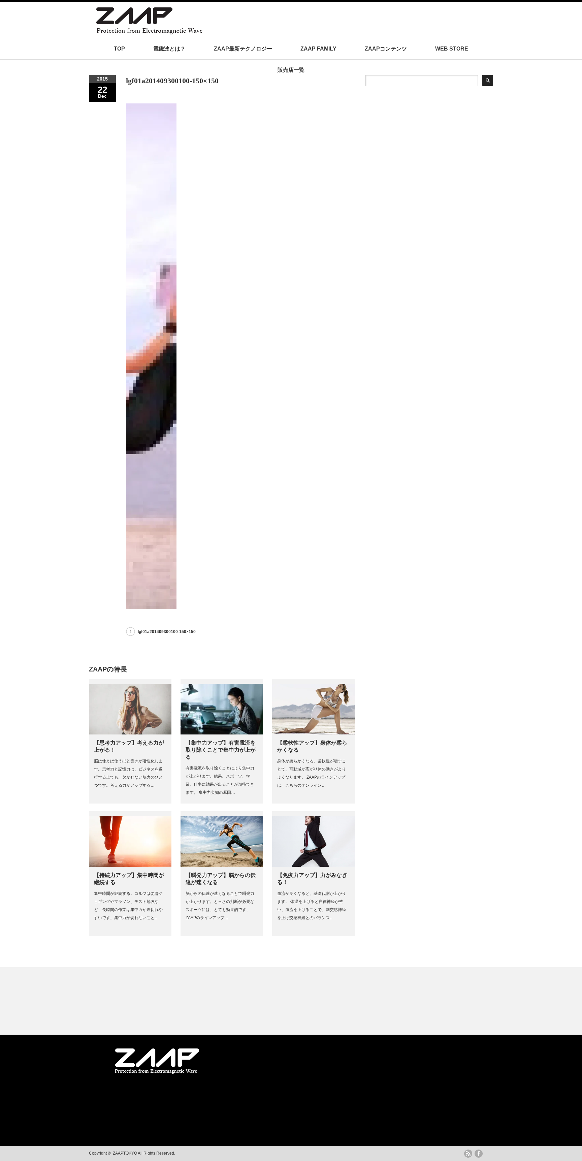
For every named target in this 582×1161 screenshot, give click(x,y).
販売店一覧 (291, 70)
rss (468, 1154)
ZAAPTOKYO (125, 1153)
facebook (479, 1154)
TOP (119, 49)
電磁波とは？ (169, 49)
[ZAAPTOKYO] (215, 32)
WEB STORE (451, 49)
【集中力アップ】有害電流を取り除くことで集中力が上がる (221, 750)
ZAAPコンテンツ (386, 49)
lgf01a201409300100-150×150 (167, 631)
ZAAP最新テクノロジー (243, 49)
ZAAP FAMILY (318, 49)
